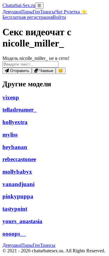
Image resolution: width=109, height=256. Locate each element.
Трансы (47, 11)
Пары (27, 11)
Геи (36, 11)
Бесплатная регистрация (27, 17)
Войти (59, 17)
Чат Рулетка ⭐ (71, 11)
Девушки (11, 11)
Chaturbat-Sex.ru (18, 5)
